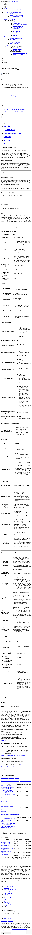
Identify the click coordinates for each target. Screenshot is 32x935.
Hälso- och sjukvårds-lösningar (20, 24)
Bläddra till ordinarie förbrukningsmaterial (10, 766)
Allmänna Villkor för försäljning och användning (15, 915)
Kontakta (6, 894)
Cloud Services (16, 31)
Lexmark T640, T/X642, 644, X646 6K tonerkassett (8, 824)
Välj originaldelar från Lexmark (17, 16)
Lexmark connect (8, 897)
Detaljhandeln (16, 28)
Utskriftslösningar (17, 34)
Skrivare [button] (6, 8)
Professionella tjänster (15, 42)
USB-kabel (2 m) (5, 845)
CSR (5, 901)
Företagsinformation (8, 917)
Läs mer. (22, 764)
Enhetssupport (16, 47)
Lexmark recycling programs (16, 15)
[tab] (17, 126)
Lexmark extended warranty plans (18, 17)
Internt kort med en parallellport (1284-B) (6, 855)
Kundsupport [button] (7, 45)
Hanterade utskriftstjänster (16, 38)
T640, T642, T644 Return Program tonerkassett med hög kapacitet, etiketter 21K (8, 787)
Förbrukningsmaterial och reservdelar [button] (12, 12)
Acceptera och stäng (5, 933)
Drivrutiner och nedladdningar (20, 53)
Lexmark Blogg (7, 904)
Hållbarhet (6, 899)
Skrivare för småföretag (15, 9)
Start (5, 60)
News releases (7, 902)
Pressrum (6, 896)
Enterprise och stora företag (16, 11)
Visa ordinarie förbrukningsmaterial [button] (10, 814)
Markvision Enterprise (18, 55)
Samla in (15, 35)
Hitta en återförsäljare (9, 893)
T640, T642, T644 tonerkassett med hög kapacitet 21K (8, 827)
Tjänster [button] (5, 36)
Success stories (7, 891)
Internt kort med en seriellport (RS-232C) (6, 841)
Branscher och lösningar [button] (9, 19)
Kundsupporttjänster (14, 43)
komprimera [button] (3, 799)
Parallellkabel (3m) (5, 843)
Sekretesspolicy (7, 918)
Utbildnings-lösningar (18, 26)
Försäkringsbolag (17, 23)
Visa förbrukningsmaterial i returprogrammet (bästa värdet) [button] (16, 781)
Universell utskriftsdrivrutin (19, 54)
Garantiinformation (14, 40)
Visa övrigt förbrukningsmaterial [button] (9, 801)
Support (5, 905)
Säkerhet (15, 32)
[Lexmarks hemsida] (14, 1)
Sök (4, 4)
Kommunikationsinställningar (10, 889)
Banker (14, 22)
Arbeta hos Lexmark (8, 886)
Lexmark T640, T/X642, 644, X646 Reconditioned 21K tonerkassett (8, 820)
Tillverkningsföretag (17, 27)
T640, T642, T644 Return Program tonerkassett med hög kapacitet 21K (8, 791)
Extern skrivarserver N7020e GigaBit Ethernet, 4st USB (7, 848)
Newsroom (6, 888)
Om (4, 885)
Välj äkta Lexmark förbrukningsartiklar (19, 13)
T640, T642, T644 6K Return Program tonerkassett (8, 795)
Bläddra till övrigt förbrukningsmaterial (10, 778)
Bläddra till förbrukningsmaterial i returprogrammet (13, 755)
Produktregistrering (17, 49)
